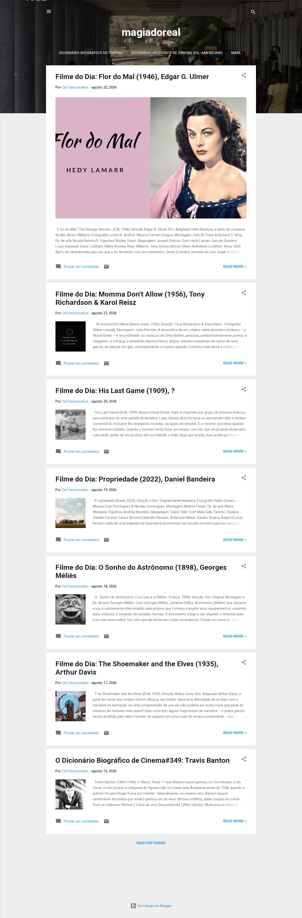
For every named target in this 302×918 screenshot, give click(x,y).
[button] (244, 76)
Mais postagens (151, 843)
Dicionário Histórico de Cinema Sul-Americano (177, 53)
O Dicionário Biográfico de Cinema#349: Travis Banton (142, 760)
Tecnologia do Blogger (154, 906)
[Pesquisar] (253, 13)
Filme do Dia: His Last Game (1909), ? (115, 390)
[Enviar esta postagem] (106, 268)
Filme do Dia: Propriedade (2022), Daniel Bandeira (135, 479)
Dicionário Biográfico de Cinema (90, 53)
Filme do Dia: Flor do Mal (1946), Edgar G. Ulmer (132, 76)
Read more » (235, 266)
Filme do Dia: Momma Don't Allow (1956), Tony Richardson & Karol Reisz (130, 298)
